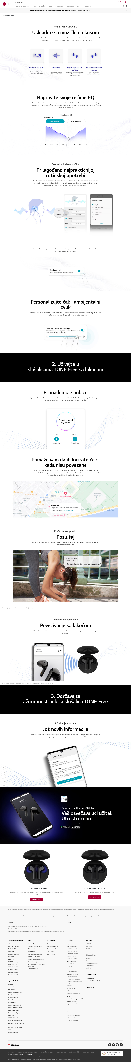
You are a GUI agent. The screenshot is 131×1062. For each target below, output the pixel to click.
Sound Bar (11, 951)
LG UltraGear (50, 951)
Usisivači (10, 1000)
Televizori (10, 944)
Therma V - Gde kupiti (34, 956)
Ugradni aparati (12, 1002)
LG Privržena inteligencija (73, 1015)
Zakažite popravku (72, 976)
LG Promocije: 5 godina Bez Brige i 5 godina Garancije (74, 982)
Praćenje (88, 948)
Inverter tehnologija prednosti (16, 1013)
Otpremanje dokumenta (73, 993)
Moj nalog (89, 940)
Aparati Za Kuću (13, 981)
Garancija (69, 985)
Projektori (11, 956)
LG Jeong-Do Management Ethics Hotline (113, 1053)
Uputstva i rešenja (72, 958)
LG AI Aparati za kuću (73, 1018)
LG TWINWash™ (13, 1018)
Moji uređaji (89, 946)
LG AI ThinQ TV (12, 964)
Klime (29, 940)
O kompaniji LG (91, 955)
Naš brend (88, 958)
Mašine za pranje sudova (15, 1007)
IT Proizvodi (51, 940)
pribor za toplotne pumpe (35, 954)
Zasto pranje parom (13, 1010)
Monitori (49, 944)
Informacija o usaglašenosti (74, 999)
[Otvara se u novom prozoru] (109, 1044)
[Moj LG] (123, 6)
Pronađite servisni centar (73, 979)
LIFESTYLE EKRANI (13, 946)
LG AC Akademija (32, 962)
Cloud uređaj (50, 949)
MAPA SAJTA (11, 1052)
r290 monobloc (32, 949)
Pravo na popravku (72, 1001)
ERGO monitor (51, 954)
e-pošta (69, 923)
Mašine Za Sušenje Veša (14, 992)
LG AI (68, 1012)
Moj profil (88, 943)
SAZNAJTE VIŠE (36, 899)
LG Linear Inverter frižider (15, 1027)
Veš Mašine (11, 989)
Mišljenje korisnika (72, 971)
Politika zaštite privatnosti (46, 1052)
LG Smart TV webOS (14, 975)
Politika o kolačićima (61, 1052)
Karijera (88, 961)
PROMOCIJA (90, 987)
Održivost (88, 968)
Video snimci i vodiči (72, 951)
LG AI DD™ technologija (15, 1020)
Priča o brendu (90, 978)
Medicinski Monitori (52, 946)
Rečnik (68, 996)
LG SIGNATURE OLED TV (93, 980)
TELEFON (70, 966)
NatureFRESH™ (12, 1015)
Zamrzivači (11, 987)
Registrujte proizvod (72, 944)
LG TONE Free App (13, 962)
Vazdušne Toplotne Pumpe (35, 946)
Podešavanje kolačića (74, 1052)
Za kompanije (122, 2)
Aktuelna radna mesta (91, 963)
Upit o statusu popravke (73, 969)
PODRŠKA (70, 940)
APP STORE (76, 824)
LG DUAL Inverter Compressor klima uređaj (36, 965)
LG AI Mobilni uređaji (72, 1020)
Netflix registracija (13, 972)
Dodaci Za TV (12, 949)
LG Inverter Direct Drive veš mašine (16, 1024)
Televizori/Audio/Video (15, 940)
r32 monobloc (31, 951)
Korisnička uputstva (72, 953)
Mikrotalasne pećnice (14, 995)
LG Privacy (28, 1054)
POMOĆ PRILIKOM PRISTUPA (15, 1054)
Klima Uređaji (31, 944)
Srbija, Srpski (15, 1045)
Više (120, 916)
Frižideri (10, 984)
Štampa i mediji (90, 965)
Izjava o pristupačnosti (73, 1004)
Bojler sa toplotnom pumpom (36, 959)
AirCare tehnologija (33, 968)
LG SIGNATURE (91, 974)
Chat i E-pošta (71, 964)
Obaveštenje (70, 991)
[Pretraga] (127, 6)
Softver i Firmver (71, 956)
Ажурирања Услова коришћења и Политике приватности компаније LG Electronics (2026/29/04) (59, 10)
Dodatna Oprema (13, 997)
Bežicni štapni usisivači (14, 1005)
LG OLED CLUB (12, 967)
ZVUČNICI (11, 959)
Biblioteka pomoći (72, 949)
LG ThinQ (10, 1030)
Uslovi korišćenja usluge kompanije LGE (27, 1052)
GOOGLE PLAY (65, 824)
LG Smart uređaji (12, 969)
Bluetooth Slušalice (13, 954)
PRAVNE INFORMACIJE (88, 1052)
